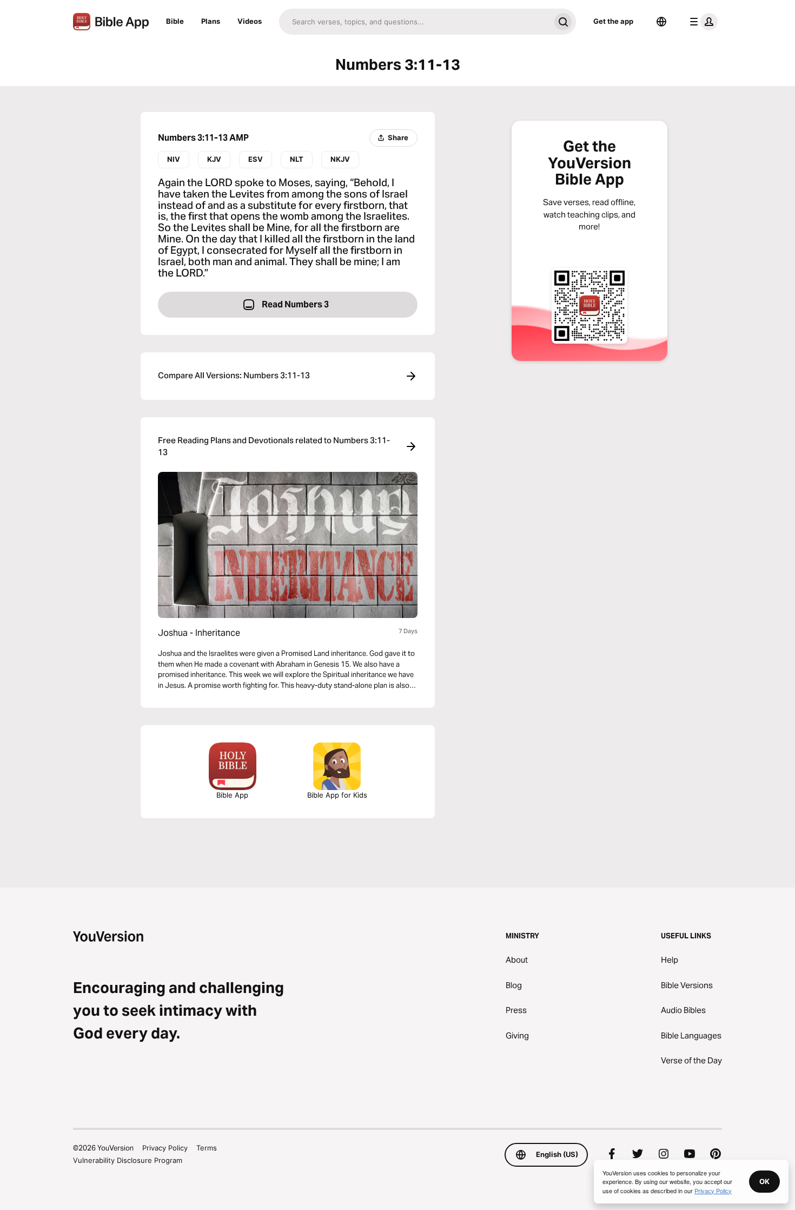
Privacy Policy (165, 1147)
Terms (206, 1147)
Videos (249, 21)
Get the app (613, 21)
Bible (175, 21)
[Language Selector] (661, 21)
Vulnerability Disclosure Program (127, 1160)
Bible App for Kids (337, 795)
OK (764, 1181)
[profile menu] (701, 21)
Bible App (232, 795)
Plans (210, 21)
